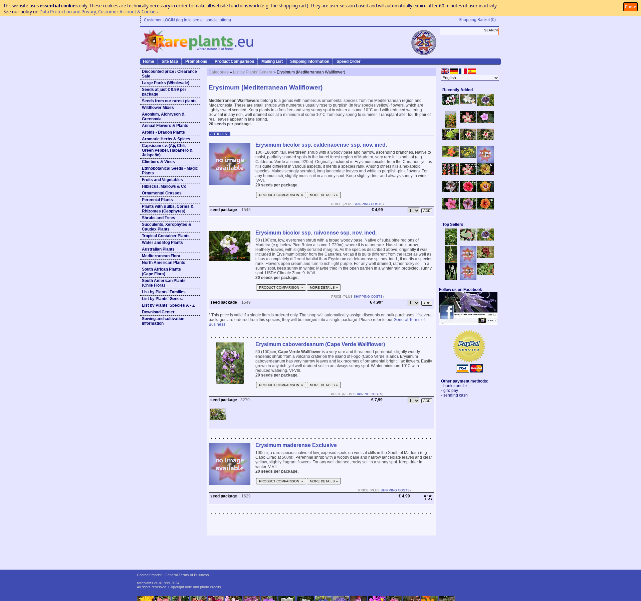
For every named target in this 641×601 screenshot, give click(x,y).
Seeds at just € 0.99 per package (164, 92)
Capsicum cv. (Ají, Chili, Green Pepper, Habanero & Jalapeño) (167, 150)
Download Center (158, 312)
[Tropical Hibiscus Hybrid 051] (485, 161)
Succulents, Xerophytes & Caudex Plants (166, 227)
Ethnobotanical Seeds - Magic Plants (170, 170)
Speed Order (349, 61)
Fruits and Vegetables (162, 179)
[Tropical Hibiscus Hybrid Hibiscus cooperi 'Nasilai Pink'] (468, 173)
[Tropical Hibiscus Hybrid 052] (468, 190)
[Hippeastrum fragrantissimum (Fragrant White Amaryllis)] (468, 102)
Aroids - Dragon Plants (163, 132)
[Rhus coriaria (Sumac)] (485, 256)
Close (630, 7)
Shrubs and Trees (158, 217)
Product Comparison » (281, 195)
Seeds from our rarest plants (169, 101)
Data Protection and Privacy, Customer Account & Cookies (98, 12)
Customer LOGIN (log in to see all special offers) (187, 20)
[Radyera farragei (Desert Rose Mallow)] (485, 122)
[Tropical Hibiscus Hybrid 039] (485, 208)
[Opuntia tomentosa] (468, 239)
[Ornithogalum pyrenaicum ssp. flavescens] (451, 261)
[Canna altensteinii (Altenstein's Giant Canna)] (450, 126)
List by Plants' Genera (163, 298)
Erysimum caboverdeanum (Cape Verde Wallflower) (320, 344)
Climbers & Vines (158, 161)
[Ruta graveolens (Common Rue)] (468, 156)
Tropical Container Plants (166, 236)
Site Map (170, 61)
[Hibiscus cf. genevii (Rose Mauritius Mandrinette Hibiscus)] (468, 138)
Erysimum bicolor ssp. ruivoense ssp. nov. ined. (316, 233)
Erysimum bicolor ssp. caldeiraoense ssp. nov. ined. (321, 145)
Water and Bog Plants (162, 242)
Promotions (196, 61)
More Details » (324, 195)
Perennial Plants (157, 199)
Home (148, 61)
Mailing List (272, 61)
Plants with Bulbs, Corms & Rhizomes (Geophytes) (168, 208)
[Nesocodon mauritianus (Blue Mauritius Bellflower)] (485, 104)
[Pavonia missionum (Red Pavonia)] (450, 156)
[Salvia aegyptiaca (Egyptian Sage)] (468, 261)
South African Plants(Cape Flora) (161, 271)
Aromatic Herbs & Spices (166, 139)
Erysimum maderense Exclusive (296, 445)
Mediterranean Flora (161, 256)
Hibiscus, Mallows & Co (164, 186)
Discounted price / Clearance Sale (169, 74)
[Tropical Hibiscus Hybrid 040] (450, 190)
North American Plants (163, 262)
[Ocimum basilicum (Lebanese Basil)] (451, 244)
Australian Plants (158, 249)
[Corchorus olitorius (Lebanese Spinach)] (485, 274)
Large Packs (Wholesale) (165, 83)
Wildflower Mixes (158, 107)
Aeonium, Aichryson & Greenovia (163, 116)
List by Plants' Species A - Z (168, 305)
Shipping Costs (368, 204)
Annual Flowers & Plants (165, 125)
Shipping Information (309, 61)
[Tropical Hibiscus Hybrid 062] (485, 190)
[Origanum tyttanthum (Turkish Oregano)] (468, 278)
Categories (219, 72)
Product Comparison (234, 61)
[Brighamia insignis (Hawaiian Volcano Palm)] (450, 138)
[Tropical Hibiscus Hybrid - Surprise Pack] (450, 173)
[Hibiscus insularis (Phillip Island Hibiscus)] (450, 104)
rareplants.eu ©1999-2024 (158, 583)
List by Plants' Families (164, 292)
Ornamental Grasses (162, 193)
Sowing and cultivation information (163, 321)
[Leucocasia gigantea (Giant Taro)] (451, 278)
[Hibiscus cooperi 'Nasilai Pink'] (468, 121)
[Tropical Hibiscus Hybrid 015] (468, 208)
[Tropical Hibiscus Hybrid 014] (450, 208)
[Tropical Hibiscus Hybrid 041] (485, 173)
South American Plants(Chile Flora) (164, 283)
